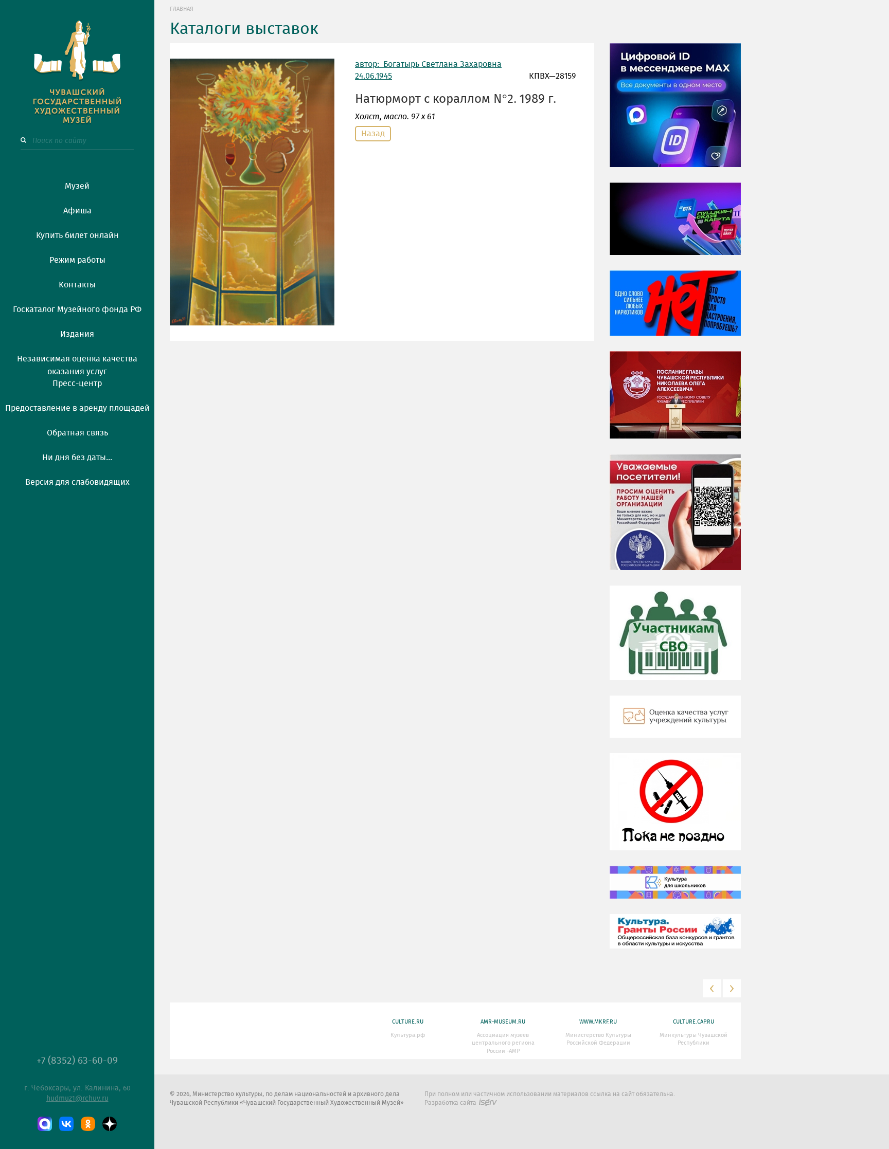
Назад (373, 134)
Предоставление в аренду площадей (77, 408)
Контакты (77, 285)
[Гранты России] (675, 938)
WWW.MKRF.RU (598, 1022)
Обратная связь (77, 433)
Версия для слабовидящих (77, 482)
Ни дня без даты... (77, 457)
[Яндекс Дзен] (109, 1123)
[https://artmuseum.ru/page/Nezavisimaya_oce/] (675, 724)
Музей (77, 186)
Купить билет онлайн (77, 235)
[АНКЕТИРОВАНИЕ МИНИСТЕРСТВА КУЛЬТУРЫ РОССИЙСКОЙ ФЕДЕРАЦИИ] (675, 519)
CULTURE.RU (407, 1022)
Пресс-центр (77, 383)
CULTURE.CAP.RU (693, 1022)
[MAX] (45, 1124)
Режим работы (77, 260)
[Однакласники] (88, 1124)
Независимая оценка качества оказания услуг (77, 363)
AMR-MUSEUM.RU (503, 1022)
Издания (77, 334)
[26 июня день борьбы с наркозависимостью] (675, 809)
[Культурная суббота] (675, 889)
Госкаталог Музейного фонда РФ (77, 309)
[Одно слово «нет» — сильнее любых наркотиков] (675, 310)
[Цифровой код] (675, 112)
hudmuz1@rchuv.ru (77, 1098)
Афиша (77, 211)
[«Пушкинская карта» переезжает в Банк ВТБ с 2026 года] (675, 226)
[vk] (66, 1124)
